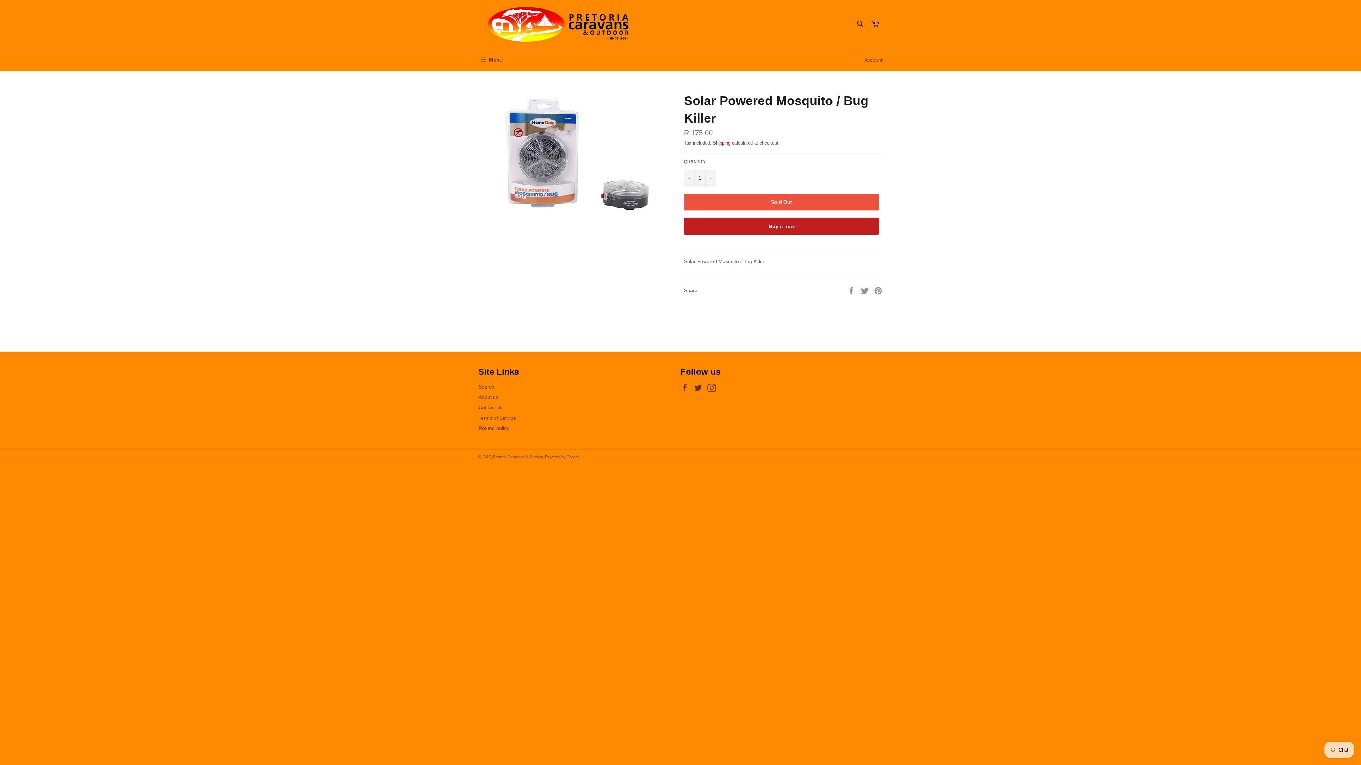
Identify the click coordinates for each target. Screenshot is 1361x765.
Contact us (490, 407)
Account (873, 60)
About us (488, 397)
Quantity (695, 161)
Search (486, 387)
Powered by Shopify (562, 457)
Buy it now (782, 226)
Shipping (721, 143)
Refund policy (493, 428)
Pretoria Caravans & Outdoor (518, 457)
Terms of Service (497, 418)
